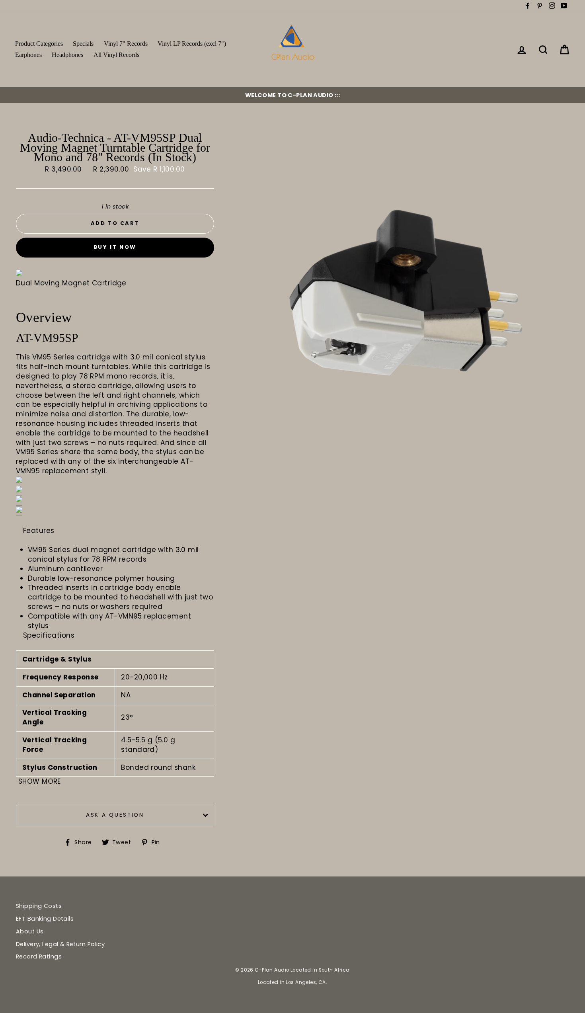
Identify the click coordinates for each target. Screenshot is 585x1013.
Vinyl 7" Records (126, 43)
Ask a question (115, 815)
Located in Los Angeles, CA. (292, 982)
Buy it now (115, 247)
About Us (29, 931)
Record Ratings (39, 956)
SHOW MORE (39, 781)
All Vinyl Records (116, 54)
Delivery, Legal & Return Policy (60, 944)
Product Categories (39, 43)
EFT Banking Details (45, 919)
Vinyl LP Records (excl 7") (192, 43)
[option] (292, 95)
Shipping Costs (39, 906)
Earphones (28, 54)
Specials (83, 43)
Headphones (67, 54)
